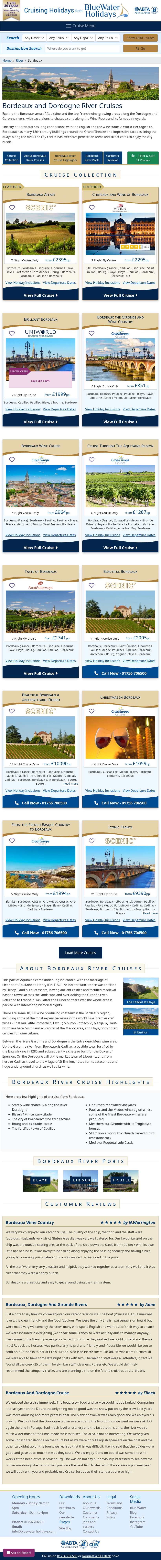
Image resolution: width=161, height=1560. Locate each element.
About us (89, 1503)
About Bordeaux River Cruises (35, 158)
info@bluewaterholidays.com (34, 1531)
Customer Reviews (112, 158)
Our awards (92, 1508)
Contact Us (91, 1531)
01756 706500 (34, 1522)
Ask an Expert (20, 1553)
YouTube (136, 1526)
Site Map (65, 1528)
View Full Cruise (40, 295)
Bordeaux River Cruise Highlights (65, 158)
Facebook (137, 1517)
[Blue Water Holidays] (80, 10)
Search (12, 37)
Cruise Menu (83, 25)
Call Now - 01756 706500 (124, 673)
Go (142, 48)
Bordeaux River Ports (92, 158)
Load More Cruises (80, 952)
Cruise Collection (11, 158)
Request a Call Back (96, 1556)
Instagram (137, 1522)
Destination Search (24, 48)
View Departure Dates (59, 282)
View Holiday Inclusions (22, 282)
